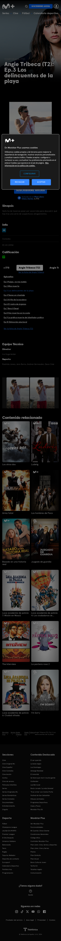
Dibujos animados (37, 799)
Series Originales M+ (10, 792)
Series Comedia (8, 799)
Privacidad (41, 920)
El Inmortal (34, 774)
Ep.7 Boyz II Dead (11, 308)
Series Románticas (9, 795)
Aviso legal (30, 920)
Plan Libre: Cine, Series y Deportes (43, 845)
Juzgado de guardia (41, 562)
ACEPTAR (41, 182)
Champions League (9, 827)
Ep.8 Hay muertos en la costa (17, 313)
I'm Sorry (35, 713)
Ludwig (34, 464)
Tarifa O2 (34, 866)
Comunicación (36, 873)
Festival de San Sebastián (40, 795)
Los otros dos (9, 464)
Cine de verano (8, 781)
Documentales (7, 802)
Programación (7, 873)
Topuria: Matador (8, 855)
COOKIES (52, 920)
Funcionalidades (36, 827)
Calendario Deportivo (10, 866)
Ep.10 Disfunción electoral (15, 322)
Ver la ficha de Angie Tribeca (31, 272)
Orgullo (5, 809)
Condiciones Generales (39, 834)
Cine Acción (6, 774)
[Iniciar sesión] (56, 6)
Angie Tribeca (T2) (29, 267)
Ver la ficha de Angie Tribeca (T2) (18, 328)
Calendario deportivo (46, 13)
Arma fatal (7, 513)
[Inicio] (8, 6)
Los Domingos (35, 767)
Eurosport (6, 862)
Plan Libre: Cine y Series (39, 848)
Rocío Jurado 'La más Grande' (42, 788)
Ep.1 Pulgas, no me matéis (15, 282)
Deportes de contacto (10, 859)
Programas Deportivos (39, 802)
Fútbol (26, 13)
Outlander (34, 781)
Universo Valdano (9, 841)
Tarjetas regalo (36, 869)
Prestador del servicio (14, 920)
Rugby (4, 852)
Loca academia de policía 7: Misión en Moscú (15, 614)
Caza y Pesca (35, 806)
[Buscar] (26, 6)
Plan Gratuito (35, 855)
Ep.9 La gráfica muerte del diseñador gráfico (24, 317)
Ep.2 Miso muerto (11, 286)
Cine (15, 13)
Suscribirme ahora (40, 6)
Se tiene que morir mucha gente (42, 778)
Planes (33, 852)
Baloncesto (6, 845)
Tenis (4, 848)
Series (5, 13)
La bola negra (35, 764)
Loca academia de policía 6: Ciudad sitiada (15, 714)
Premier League (8, 834)
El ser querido (35, 760)
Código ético (35, 838)
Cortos (4, 778)
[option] (18, 392)
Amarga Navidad (36, 771)
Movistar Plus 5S (36, 809)
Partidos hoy (7, 869)
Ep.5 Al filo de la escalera (15, 299)
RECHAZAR (20, 182)
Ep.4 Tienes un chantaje (14, 295)
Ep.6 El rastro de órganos (15, 304)
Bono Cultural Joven (38, 862)
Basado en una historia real (14, 563)
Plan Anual (34, 859)
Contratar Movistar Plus (39, 841)
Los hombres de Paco (42, 513)
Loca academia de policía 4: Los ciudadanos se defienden (44, 614)
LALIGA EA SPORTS (9, 831)
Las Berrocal (35, 785)
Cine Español (7, 767)
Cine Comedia (7, 771)
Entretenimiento (8, 806)
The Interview (9, 664)
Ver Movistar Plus (36, 824)
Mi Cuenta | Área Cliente (39, 831)
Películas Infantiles (9, 785)
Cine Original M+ (8, 764)
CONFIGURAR (30, 174)
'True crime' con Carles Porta (41, 792)
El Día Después (8, 838)
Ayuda (30, 895)
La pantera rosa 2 (40, 664)
